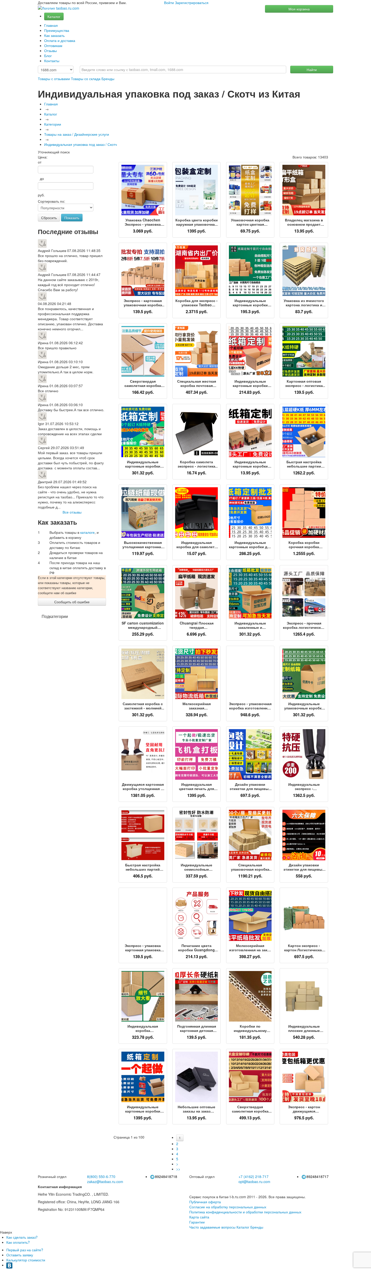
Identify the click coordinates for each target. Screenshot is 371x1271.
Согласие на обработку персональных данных (227, 1206)
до (41, 178)
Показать (71, 217)
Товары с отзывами (54, 78)
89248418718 (166, 1176)
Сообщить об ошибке (72, 601)
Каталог (53, 16)
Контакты (51, 60)
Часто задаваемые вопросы (212, 1227)
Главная (51, 25)
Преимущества (56, 30)
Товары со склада (85, 78)
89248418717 (317, 1176)
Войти (169, 2)
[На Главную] (58, 8)
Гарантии (197, 1221)
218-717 (253, 1176)
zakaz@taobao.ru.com (105, 1181)
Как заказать (54, 35)
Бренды (107, 78)
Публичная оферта (205, 1201)
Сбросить (49, 217)
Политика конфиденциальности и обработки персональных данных (245, 1211)
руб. (41, 194)
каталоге (87, 532)
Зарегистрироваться (191, 2)
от (39, 162)
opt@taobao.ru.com (254, 1181)
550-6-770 (101, 1176)
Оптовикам (53, 45)
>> (178, 1168)
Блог (48, 55)
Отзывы (50, 50)
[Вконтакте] (9, 1264)
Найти (312, 69)
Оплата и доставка (59, 40)
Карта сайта (199, 1216)
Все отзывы (72, 512)
